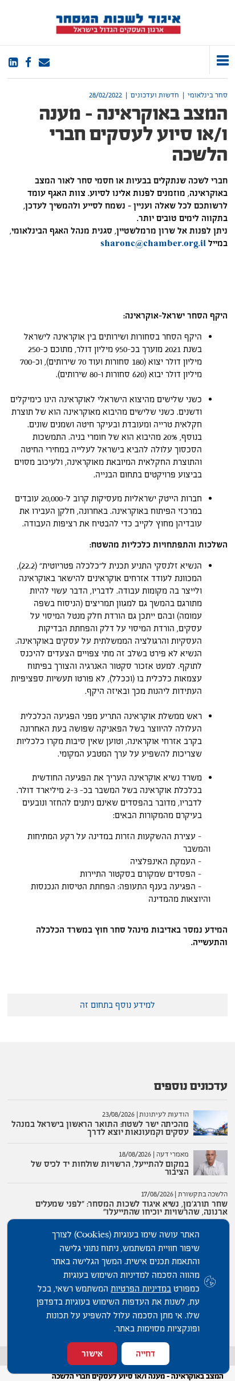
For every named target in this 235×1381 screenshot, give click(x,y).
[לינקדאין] (13, 62)
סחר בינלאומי (208, 95)
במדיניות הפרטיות (141, 1288)
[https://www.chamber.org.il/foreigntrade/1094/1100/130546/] (44, 62)
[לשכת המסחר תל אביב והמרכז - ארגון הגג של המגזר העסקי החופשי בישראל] (118, 22)
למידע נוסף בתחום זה (117, 1004)
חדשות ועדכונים (155, 95)
